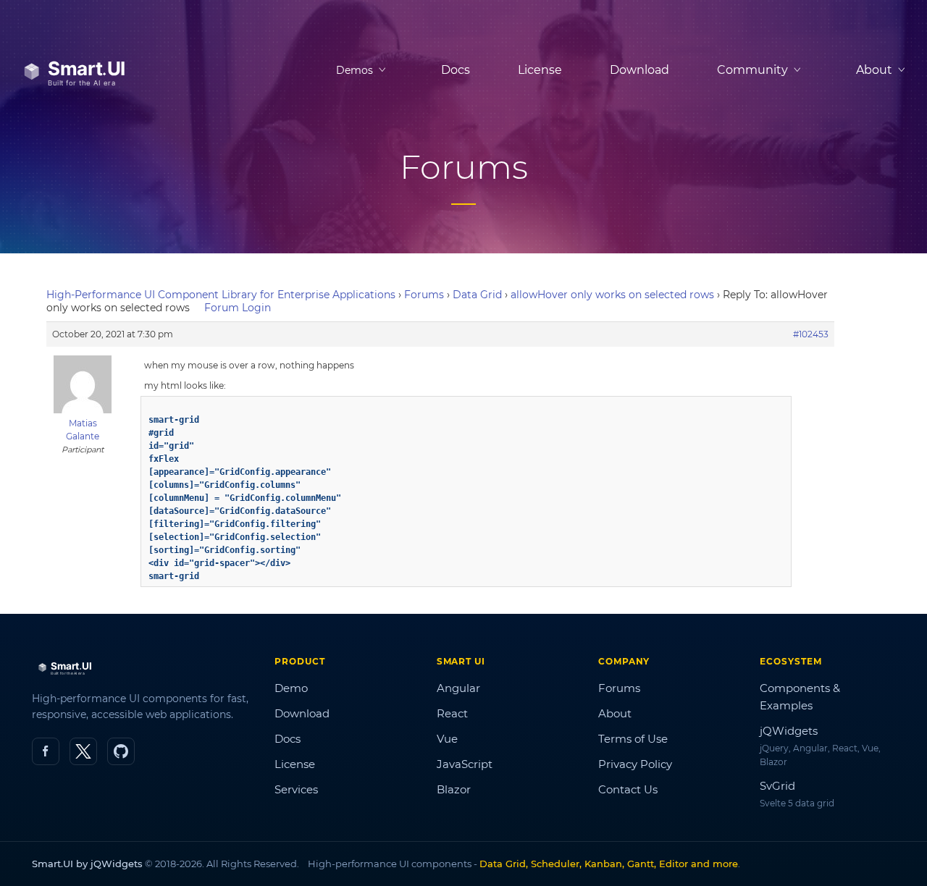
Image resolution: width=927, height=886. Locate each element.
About (615, 713)
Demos (354, 70)
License (540, 70)
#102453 (811, 334)
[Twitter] (83, 751)
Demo (291, 688)
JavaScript (464, 764)
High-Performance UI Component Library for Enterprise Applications (220, 294)
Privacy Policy (635, 764)
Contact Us (628, 789)
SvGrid (777, 786)
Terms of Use (633, 739)
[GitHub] (121, 751)
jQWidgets (789, 731)
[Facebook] (45, 751)
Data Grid (477, 294)
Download (639, 70)
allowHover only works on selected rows (612, 294)
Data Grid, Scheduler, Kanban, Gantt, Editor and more (608, 863)
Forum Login (237, 307)
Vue (447, 739)
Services (296, 789)
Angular (458, 688)
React (452, 713)
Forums (424, 294)
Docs (455, 70)
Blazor (454, 789)
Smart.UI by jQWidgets (87, 863)
